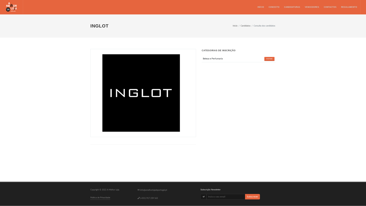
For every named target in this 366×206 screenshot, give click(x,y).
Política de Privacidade (100, 198)
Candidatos (245, 26)
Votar (269, 59)
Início (235, 26)
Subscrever (252, 197)
